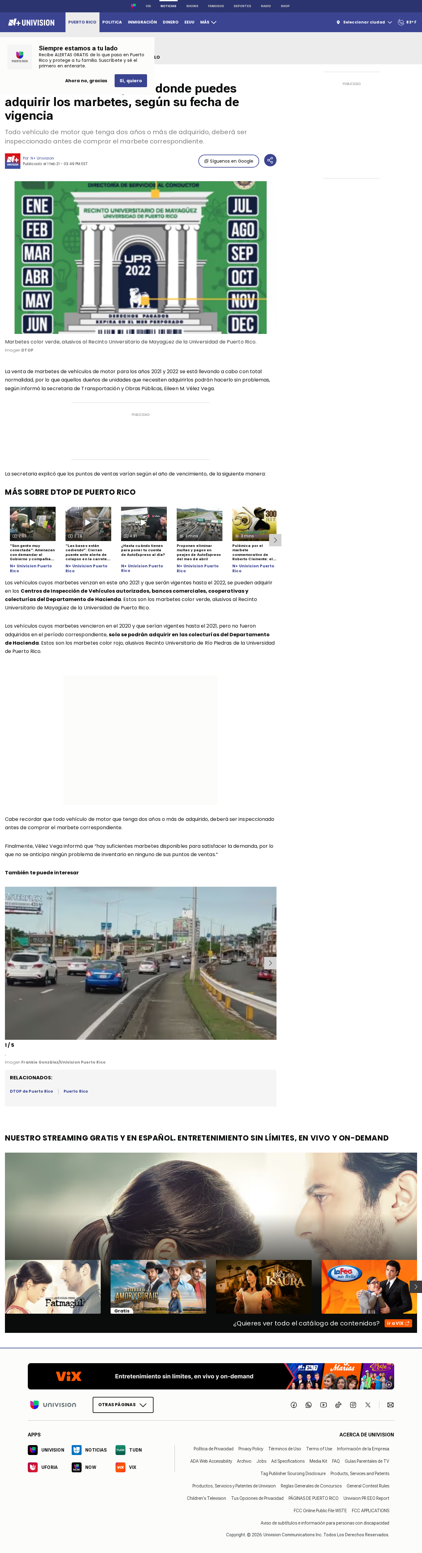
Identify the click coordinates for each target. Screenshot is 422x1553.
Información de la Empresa (363, 1448)
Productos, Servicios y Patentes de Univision (234, 1485)
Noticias (168, 6)
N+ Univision (42, 158)
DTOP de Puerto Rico (31, 1091)
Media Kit (318, 1461)
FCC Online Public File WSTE (320, 1510)
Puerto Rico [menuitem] (82, 22)
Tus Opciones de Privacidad (257, 1498)
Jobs (261, 1461)
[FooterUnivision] (53, 1405)
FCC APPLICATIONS (370, 1510)
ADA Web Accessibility (211, 1461)
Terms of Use (319, 1448)
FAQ (336, 1461)
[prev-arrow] (6, 963)
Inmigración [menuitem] (142, 22)
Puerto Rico (76, 1091)
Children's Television (206, 1498)
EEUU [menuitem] (189, 22)
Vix (148, 6)
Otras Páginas (117, 1405)
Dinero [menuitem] (171, 22)
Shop (285, 6)
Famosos (216, 6)
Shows (192, 6)
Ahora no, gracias (86, 81)
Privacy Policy (250, 1448)
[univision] (30, 22)
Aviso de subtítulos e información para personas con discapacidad (325, 1523)
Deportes (242, 6)
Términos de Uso (284, 1448)
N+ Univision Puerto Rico (31, 568)
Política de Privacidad (214, 1448)
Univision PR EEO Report (366, 1498)
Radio (266, 6)
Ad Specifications (288, 1461)
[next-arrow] (275, 540)
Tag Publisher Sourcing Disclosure (293, 1473)
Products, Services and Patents (360, 1473)
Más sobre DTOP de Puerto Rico (70, 492)
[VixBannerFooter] (211, 1376)
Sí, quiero (131, 81)
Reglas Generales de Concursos (311, 1485)
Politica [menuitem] (112, 22)
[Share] (270, 160)
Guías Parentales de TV (367, 1461)
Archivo (244, 1461)
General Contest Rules (368, 1485)
